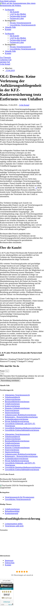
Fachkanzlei (9, 10)
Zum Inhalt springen (8, 1)
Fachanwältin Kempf (18, 16)
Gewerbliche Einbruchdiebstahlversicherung (22, 430)
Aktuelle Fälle (10, 27)
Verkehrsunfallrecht (12, 397)
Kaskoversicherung (12, 406)
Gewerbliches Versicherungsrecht (23, 25)
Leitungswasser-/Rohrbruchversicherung (20, 415)
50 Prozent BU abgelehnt (10, 551)
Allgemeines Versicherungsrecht (17, 395)
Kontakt (8, 29)
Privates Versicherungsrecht (20, 23)
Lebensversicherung (12, 399)
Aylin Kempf (24, 105)
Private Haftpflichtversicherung (17, 421)
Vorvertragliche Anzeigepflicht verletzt (15, 547)
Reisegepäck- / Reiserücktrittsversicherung (21, 417)
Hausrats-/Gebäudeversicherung (17, 408)
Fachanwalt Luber (17, 18)
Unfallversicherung (12, 404)
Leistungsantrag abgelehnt (10, 534)
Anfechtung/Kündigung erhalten (12, 538)
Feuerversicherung (12, 410)
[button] (22, 530)
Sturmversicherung (12, 413)
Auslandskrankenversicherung (16, 419)
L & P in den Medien (18, 14)
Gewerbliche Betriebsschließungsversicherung (23, 428)
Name (2, 371)
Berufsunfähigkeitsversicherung (17, 402)
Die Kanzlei (14, 12)
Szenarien (4, 530)
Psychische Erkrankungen (10, 542)
